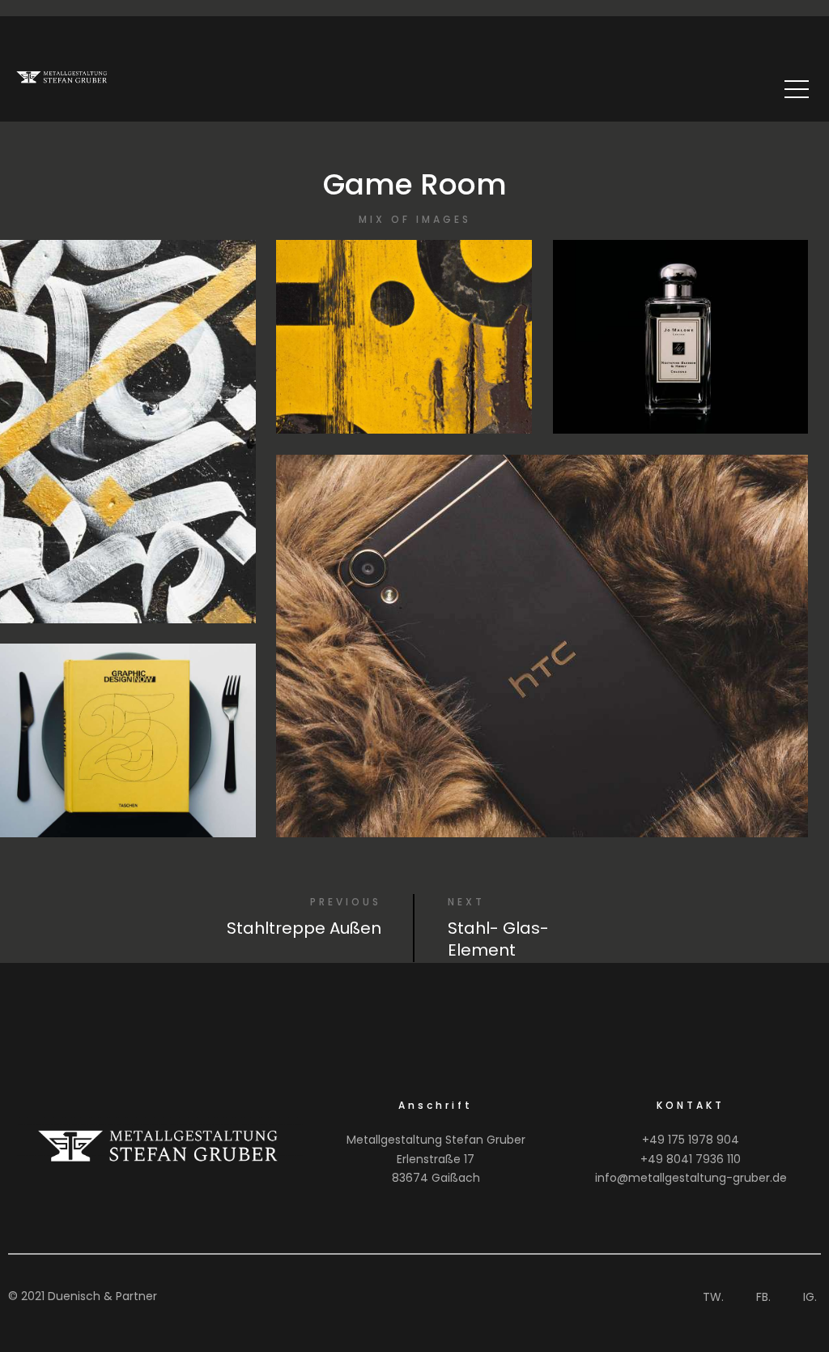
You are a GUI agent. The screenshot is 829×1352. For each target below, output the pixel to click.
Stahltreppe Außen (304, 928)
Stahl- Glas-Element (498, 939)
